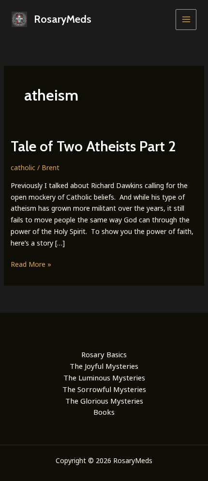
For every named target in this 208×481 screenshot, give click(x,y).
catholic (23, 167)
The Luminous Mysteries (104, 377)
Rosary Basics (104, 354)
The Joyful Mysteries (104, 366)
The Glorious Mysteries (104, 401)
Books (104, 412)
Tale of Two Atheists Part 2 (93, 146)
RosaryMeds (62, 19)
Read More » (31, 264)
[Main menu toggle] (186, 19)
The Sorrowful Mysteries (104, 389)
